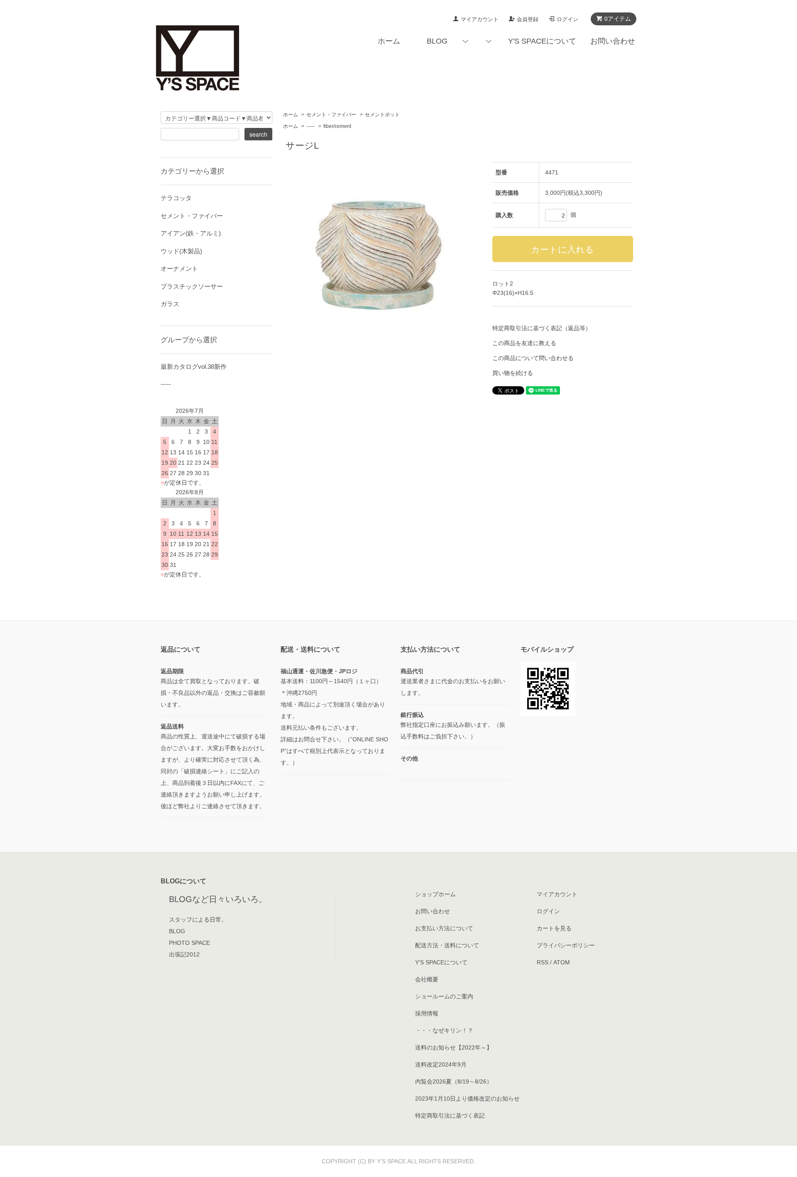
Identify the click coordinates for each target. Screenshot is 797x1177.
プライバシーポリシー (566, 945)
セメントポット (382, 115)
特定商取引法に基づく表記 (450, 1115)
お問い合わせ (612, 41)
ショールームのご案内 (444, 996)
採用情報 (426, 1013)
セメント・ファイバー (331, 115)
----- (310, 126)
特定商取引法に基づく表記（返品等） (541, 328)
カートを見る (554, 928)
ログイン (567, 19)
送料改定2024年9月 (441, 1064)
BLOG (437, 41)
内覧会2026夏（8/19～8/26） (453, 1081)
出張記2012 (184, 954)
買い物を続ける (512, 373)
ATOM (561, 962)
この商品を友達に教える (524, 343)
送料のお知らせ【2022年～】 (453, 1047)
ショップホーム (435, 894)
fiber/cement (337, 126)
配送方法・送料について (447, 945)
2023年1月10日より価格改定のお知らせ (467, 1098)
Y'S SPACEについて (542, 41)
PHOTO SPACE (189, 942)
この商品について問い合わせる (533, 358)
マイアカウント (480, 19)
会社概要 (426, 979)
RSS (542, 962)
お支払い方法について (444, 928)
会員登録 (527, 19)
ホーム (389, 41)
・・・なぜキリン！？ (444, 1030)
